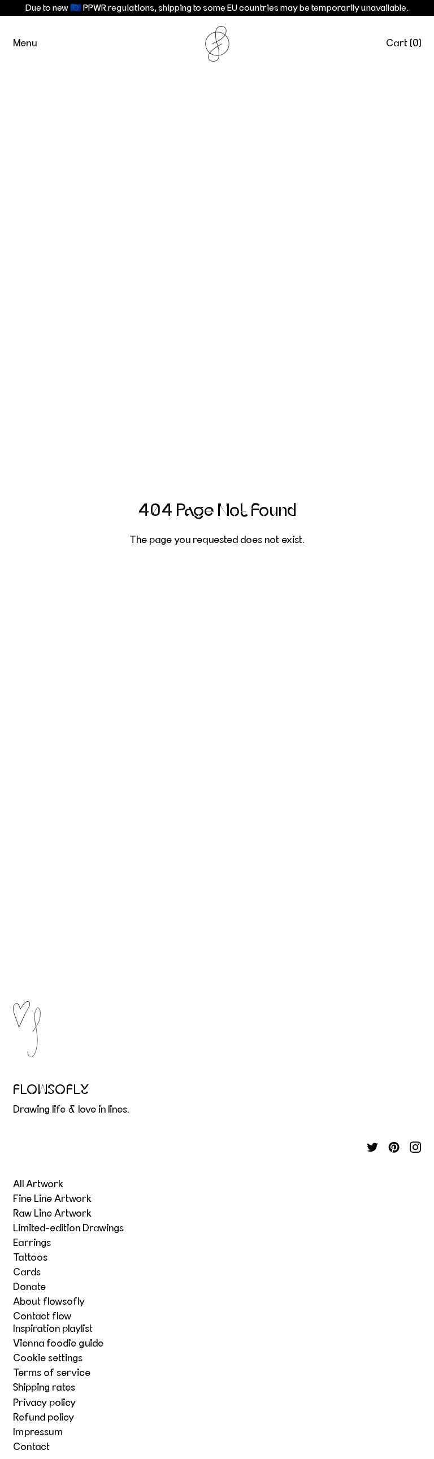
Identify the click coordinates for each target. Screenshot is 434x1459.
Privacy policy (44, 1403)
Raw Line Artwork (52, 1214)
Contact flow (42, 1317)
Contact (31, 1447)
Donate (29, 1287)
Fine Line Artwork (52, 1199)
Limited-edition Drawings (68, 1228)
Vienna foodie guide (58, 1344)
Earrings (32, 1243)
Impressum (38, 1432)
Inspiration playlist (53, 1329)
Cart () (404, 43)
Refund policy (43, 1418)
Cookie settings (48, 1358)
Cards (27, 1272)
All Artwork (38, 1184)
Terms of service (51, 1373)
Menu (25, 43)
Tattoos (30, 1258)
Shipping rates (44, 1388)
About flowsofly (49, 1302)
